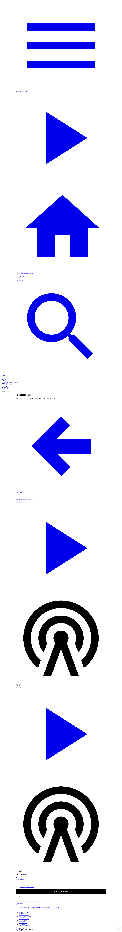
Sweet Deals (21, 279)
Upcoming (18, 903)
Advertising (21, 280)
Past (22, 903)
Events (20, 277)
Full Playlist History (20, 879)
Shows (20, 272)
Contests (21, 275)
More (17, 877)
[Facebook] (6, 391)
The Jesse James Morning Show (26, 273)
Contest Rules (24, 276)
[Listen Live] (61, 547)
